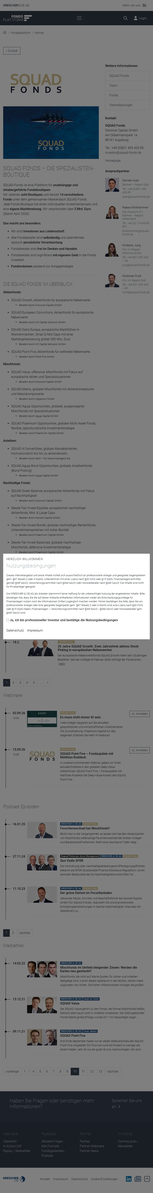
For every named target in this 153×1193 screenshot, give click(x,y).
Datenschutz (15, 630)
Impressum (35, 630)
